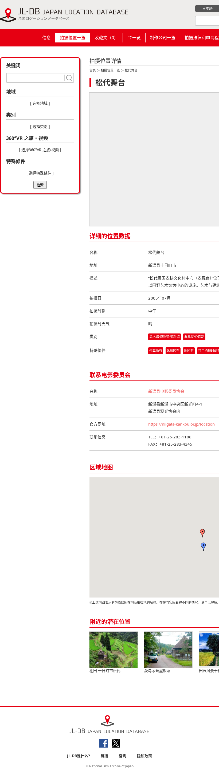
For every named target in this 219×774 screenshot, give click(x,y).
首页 (92, 70)
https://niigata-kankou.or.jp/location (181, 424)
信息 (46, 38)
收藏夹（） (106, 38)
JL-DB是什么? (78, 755)
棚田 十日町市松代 (104, 670)
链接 (104, 755)
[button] (202, 533)
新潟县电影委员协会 (166, 391)
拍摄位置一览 (72, 38)
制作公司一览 (162, 38)
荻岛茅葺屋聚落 (157, 670)
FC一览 (134, 38)
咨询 (122, 755)
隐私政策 (144, 755)
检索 (40, 185)
